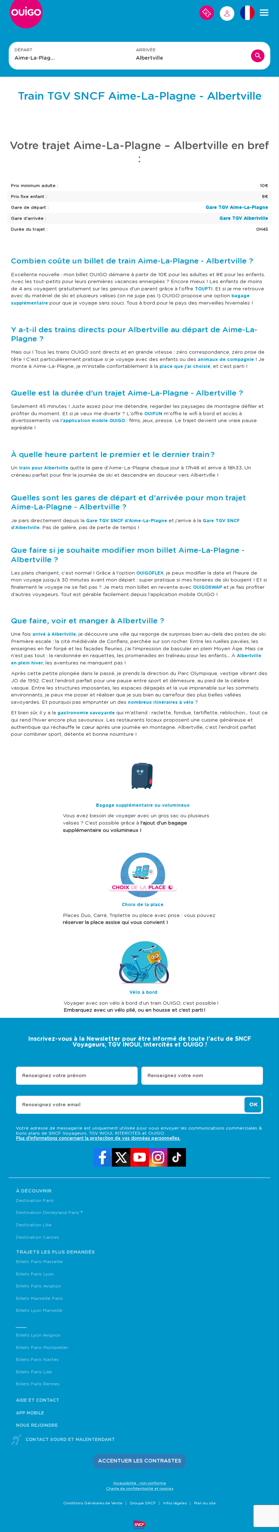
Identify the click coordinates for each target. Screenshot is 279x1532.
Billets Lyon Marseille (39, 1310)
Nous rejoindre (37, 1425)
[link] (102, 1157)
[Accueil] (26, 15)
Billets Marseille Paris (39, 1298)
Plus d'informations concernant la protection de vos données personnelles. (98, 1138)
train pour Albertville (43, 468)
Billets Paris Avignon (38, 1286)
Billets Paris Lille (34, 1372)
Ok (253, 1104)
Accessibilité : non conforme (139, 1483)
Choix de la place (142, 904)
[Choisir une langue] (247, 12)
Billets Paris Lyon (35, 1274)
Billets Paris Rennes (38, 1384)
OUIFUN (153, 414)
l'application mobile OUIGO (92, 420)
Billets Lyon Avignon (38, 1335)
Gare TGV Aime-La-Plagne (237, 207)
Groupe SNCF (143, 1503)
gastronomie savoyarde (85, 713)
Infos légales (175, 1503)
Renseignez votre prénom (54, 1075)
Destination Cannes (37, 1237)
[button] (140, 1461)
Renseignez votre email (51, 1105)
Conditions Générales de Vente (92, 1503)
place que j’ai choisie (184, 366)
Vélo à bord (143, 992)
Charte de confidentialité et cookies (139, 1489)
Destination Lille (34, 1225)
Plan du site (205, 1503)
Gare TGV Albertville (243, 218)
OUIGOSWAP (207, 587)
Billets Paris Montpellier (42, 1347)
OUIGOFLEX (149, 573)
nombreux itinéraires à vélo (161, 702)
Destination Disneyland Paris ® (49, 1212)
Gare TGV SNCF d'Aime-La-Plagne (126, 521)
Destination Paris (35, 1200)
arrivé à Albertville (54, 634)
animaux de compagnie (226, 359)
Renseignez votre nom (175, 1075)
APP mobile (30, 1413)
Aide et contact (37, 1400)
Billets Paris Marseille (39, 1261)
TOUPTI (204, 289)
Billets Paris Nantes (37, 1359)
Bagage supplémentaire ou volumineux (143, 805)
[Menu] (264, 12)
